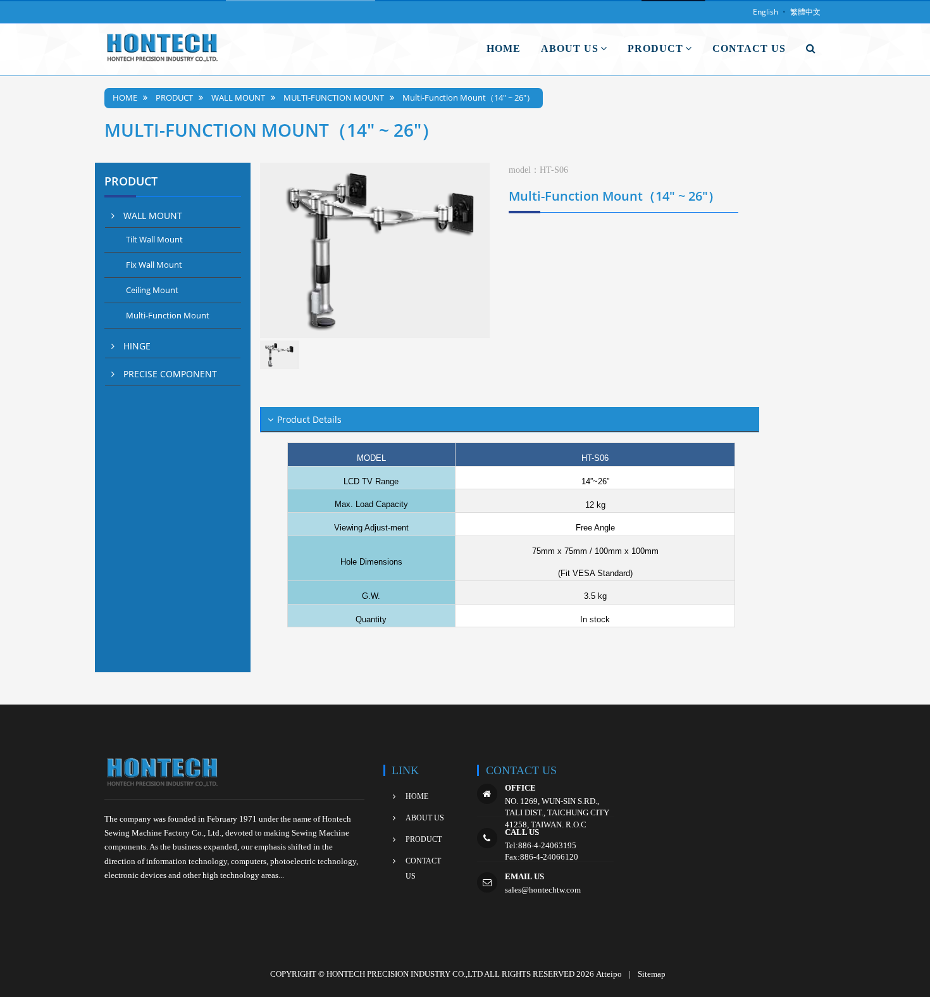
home (125, 97)
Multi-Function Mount (333, 97)
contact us (423, 868)
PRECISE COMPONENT (169, 374)
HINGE (136, 346)
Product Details (309, 419)
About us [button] (569, 48)
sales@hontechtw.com (543, 889)
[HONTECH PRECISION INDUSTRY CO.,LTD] (163, 49)
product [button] (655, 48)
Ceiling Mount (152, 290)
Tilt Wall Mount (154, 239)
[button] (811, 48)
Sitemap (652, 974)
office (520, 788)
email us (524, 876)
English (765, 11)
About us (425, 817)
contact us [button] (749, 48)
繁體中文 (805, 11)
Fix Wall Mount (154, 264)
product (174, 97)
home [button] (504, 48)
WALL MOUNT (238, 97)
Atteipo (609, 974)
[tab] (172, 216)
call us (522, 832)
